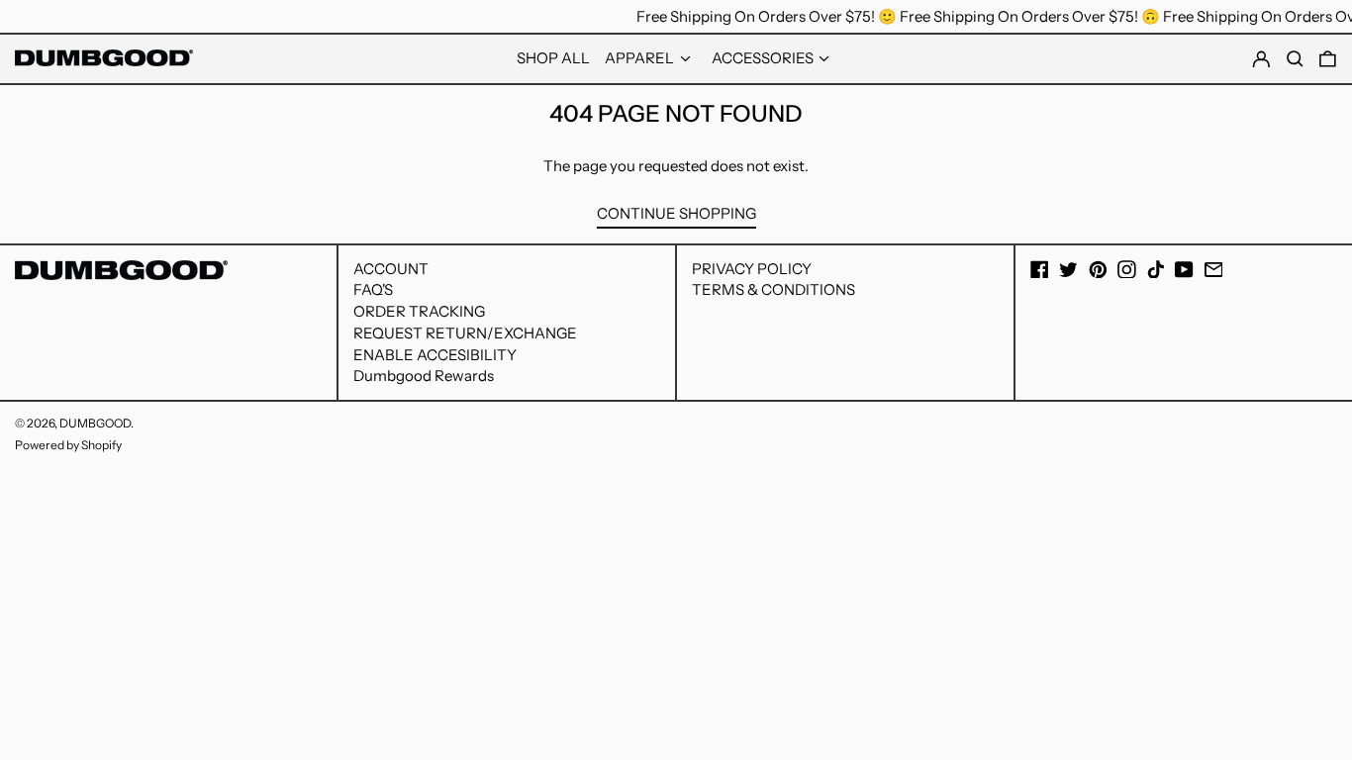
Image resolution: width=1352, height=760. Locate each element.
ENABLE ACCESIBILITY (435, 354)
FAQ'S (373, 289)
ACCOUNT (391, 268)
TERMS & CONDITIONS (773, 289)
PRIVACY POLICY (752, 268)
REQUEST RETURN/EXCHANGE (465, 333)
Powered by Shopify (68, 444)
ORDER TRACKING (419, 311)
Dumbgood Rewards (423, 375)
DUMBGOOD (95, 423)
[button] (1327, 59)
